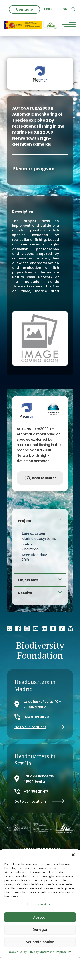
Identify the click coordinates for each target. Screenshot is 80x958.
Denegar (40, 929)
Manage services (39, 904)
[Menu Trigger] (69, 25)
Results (25, 592)
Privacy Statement (41, 952)
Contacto (24, 9)
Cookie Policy (18, 952)
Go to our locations (30, 727)
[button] (73, 855)
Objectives (28, 580)
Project (25, 520)
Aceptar (40, 917)
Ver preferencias (40, 942)
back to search (44, 478)
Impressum (63, 952)
